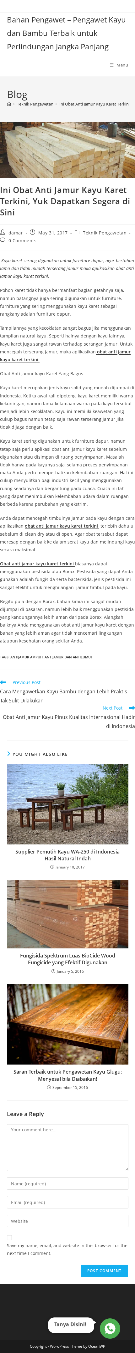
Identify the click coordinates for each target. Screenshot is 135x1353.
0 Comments (22, 241)
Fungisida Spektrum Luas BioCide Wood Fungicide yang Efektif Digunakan (67, 959)
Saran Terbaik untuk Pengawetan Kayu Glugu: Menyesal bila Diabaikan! (68, 1075)
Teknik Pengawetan (105, 233)
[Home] (9, 104)
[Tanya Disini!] (109, 1329)
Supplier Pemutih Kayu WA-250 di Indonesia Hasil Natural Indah (67, 855)
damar (15, 233)
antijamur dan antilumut (69, 657)
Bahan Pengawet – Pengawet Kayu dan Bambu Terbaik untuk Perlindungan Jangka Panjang (66, 33)
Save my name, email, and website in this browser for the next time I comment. (67, 1249)
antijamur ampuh (26, 657)
